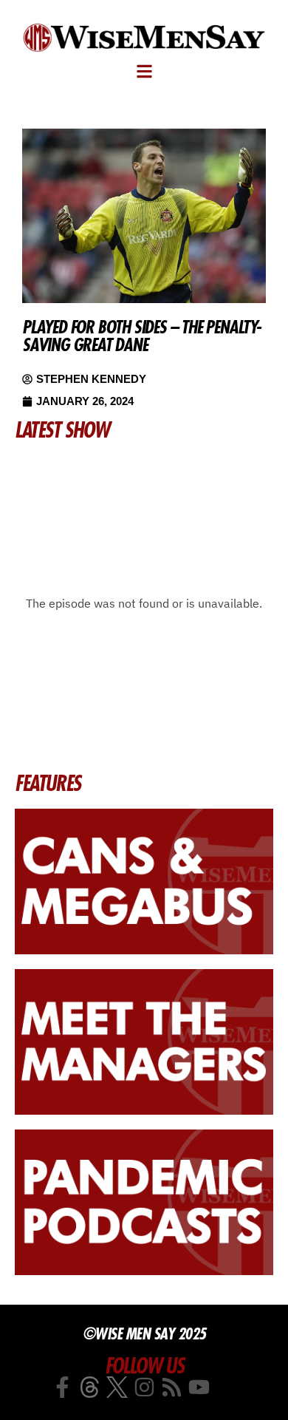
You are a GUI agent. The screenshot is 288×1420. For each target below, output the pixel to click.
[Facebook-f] (62, 1387)
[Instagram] (144, 1387)
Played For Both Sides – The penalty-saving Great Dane (141, 336)
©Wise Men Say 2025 (144, 1333)
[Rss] (171, 1387)
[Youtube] (199, 1387)
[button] (144, 71)
